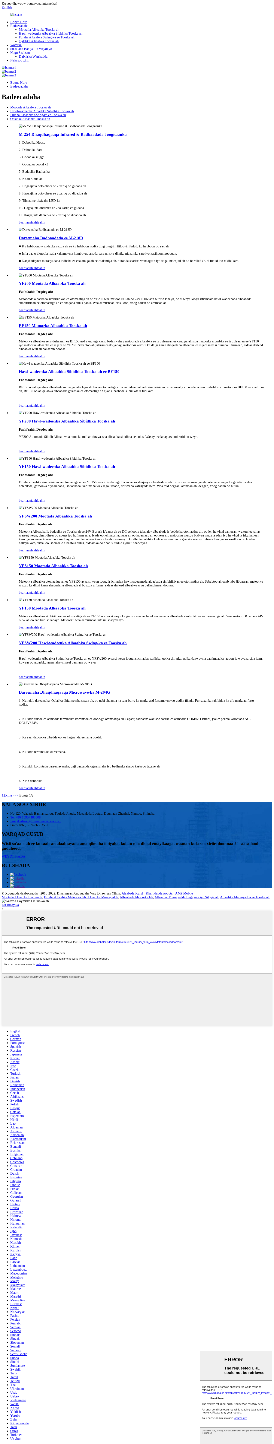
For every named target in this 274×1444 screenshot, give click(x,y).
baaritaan (25, 222)
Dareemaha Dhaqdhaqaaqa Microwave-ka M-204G (64, 692)
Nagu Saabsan (20, 52)
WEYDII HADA (13, 856)
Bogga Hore (18, 22)
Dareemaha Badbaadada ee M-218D (51, 238)
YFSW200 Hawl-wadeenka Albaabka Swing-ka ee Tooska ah (73, 643)
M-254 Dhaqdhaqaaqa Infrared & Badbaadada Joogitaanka (73, 134)
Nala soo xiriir (20, 60)
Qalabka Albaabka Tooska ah (39, 41)
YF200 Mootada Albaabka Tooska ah (52, 283)
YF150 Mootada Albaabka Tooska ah (52, 608)
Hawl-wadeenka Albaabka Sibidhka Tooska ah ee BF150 (69, 371)
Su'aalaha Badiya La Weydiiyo (31, 49)
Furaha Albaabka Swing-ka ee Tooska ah (46, 37)
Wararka (16, 45)
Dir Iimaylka (10, 905)
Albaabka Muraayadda (102, 897)
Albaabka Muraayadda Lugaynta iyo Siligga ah (187, 897)
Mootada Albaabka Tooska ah (39, 29)
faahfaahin (38, 222)
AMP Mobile (184, 893)
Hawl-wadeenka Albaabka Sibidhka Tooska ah (50, 33)
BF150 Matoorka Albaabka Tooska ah (53, 325)
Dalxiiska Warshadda (33, 56)
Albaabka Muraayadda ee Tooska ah (245, 897)
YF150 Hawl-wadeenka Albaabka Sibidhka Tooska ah (67, 466)
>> (16, 795)
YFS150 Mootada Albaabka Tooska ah (53, 566)
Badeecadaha (19, 26)
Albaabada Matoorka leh (136, 897)
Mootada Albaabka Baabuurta (22, 897)
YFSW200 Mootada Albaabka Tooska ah (55, 516)
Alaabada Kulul (132, 893)
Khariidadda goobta (159, 893)
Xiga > (10, 795)
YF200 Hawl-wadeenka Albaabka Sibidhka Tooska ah (67, 421)
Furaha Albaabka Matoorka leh (65, 897)
